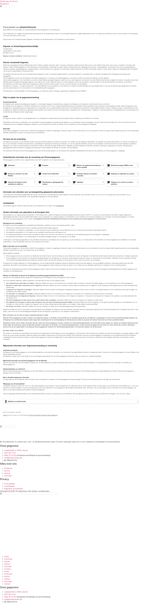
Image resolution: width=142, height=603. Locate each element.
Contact (7, 569)
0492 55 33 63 (10, 455)
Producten (8, 559)
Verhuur (7, 564)
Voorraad (7, 566)
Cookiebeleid (60, 206)
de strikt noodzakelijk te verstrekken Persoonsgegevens (43, 415)
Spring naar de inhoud (8, 1)
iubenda (5, 415)
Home (6, 556)
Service (7, 561)
